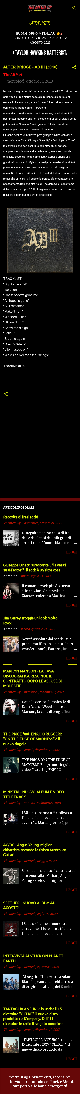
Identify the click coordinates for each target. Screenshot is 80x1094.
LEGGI (71, 552)
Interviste (40, 23)
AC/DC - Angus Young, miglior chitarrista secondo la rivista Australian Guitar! (34, 850)
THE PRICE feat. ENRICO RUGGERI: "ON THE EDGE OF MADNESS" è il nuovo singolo (32, 739)
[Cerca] (74, 8)
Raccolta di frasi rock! (20, 517)
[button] (74, 68)
